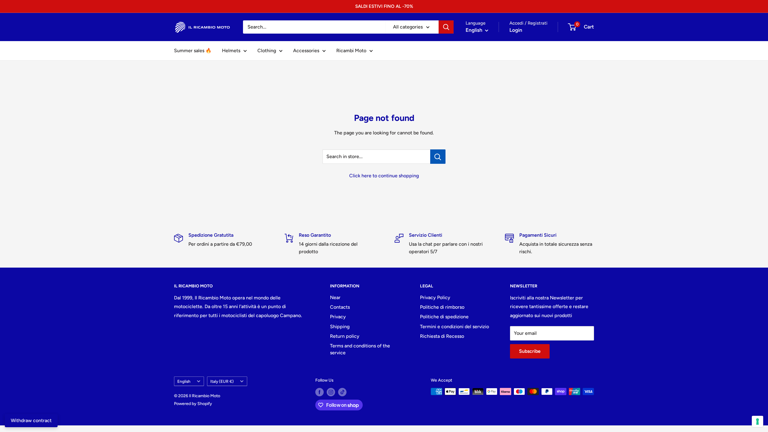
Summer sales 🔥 (193, 50)
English (183, 381)
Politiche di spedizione (444, 317)
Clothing (266, 50)
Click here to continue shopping (384, 175)
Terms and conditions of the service (360, 349)
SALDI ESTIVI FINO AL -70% (384, 6)
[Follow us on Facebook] (319, 392)
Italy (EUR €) (222, 381)
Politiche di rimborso (442, 307)
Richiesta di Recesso (442, 336)
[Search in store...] (438, 156)
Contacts (340, 307)
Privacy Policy (435, 297)
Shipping (340, 326)
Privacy (338, 317)
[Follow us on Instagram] (331, 392)
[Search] (446, 27)
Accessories (306, 50)
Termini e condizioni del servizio (454, 326)
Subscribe (530, 351)
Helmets (231, 50)
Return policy (344, 336)
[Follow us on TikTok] (342, 392)
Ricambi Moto (351, 50)
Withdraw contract (31, 420)
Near (335, 297)
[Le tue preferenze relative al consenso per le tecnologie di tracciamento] (757, 421)
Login (515, 30)
